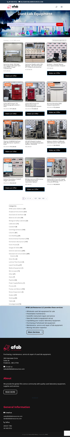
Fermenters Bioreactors (16, 242)
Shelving (11, 298)
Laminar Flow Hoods (15, 262)
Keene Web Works (33, 434)
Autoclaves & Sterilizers (16, 215)
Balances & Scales (14, 218)
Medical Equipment (15, 268)
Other (11, 274)
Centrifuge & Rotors (15, 230)
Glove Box (12, 259)
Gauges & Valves (14, 248)
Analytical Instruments (16, 212)
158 (39, 198)
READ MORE (10, 392)
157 (35, 198)
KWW (46, 434)
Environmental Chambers (17, 239)
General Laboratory (15, 251)
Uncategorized (13, 304)
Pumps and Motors (15, 289)
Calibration (12, 224)
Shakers (11, 295)
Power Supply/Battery (16, 283)
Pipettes (11, 280)
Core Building (13, 236)
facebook (35, 398)
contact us (35, 338)
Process (11, 286)
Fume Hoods (13, 245)
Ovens (11, 277)
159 (43, 198)
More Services (34, 332)
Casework (12, 227)
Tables (11, 301)
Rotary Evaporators (15, 292)
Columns (12, 233)
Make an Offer (11, 76)
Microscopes (13, 271)
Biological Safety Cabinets (17, 221)
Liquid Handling (14, 265)
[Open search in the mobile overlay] (35, 24)
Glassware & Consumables (17, 254)
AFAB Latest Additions (16, 209)
